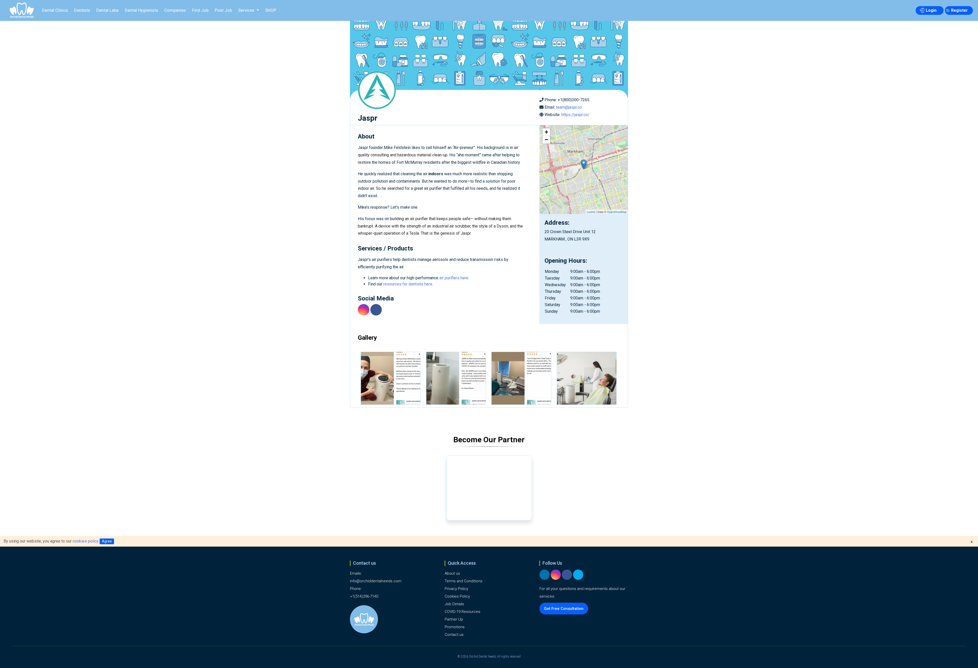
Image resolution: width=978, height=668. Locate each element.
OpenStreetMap (617, 212)
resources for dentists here (407, 284)
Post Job (223, 10)
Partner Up (454, 619)
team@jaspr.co (569, 107)
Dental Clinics (55, 10)
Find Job (200, 10)
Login (931, 10)
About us (452, 573)
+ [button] (546, 132)
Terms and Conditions (463, 581)
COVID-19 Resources (462, 611)
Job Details (454, 604)
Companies (175, 10)
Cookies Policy (457, 596)
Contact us (454, 634)
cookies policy (86, 541)
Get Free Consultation (563, 608)
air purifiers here (453, 277)
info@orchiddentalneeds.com (375, 581)
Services (246, 10)
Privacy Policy (456, 588)
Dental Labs (107, 10)
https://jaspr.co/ (575, 114)
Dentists (82, 10)
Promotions (455, 627)
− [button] (546, 139)
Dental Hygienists (141, 10)
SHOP (270, 10)
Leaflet (591, 212)
